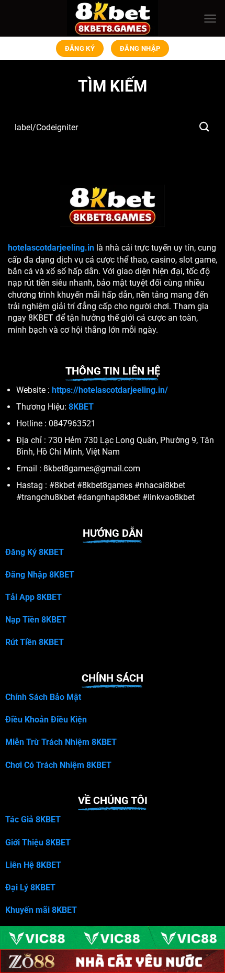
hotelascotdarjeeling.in (51, 248)
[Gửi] (204, 127)
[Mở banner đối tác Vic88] (112, 937)
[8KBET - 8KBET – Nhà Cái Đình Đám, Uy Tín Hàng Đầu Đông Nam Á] (113, 18)
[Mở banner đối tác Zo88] (112, 961)
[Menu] (210, 18)
